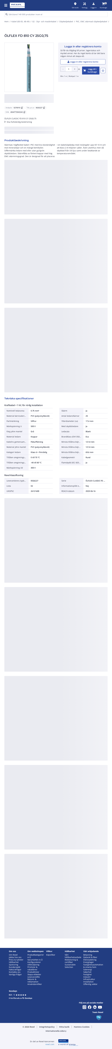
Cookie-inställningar (31, 136)
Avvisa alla (62, 148)
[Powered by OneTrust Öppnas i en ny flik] (85, 156)
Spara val (28, 148)
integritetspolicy (27, 103)
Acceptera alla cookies (82, 148)
